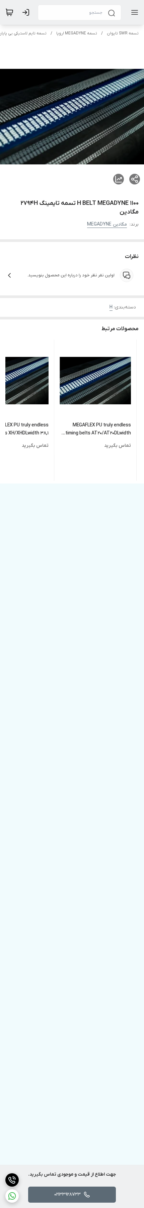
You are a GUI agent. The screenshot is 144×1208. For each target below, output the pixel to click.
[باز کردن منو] (133, 12)
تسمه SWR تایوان (123, 33)
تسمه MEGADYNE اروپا (76, 33)
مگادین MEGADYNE (107, 224)
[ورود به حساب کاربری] (27, 12)
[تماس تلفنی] (12, 1180)
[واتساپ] (12, 1196)
